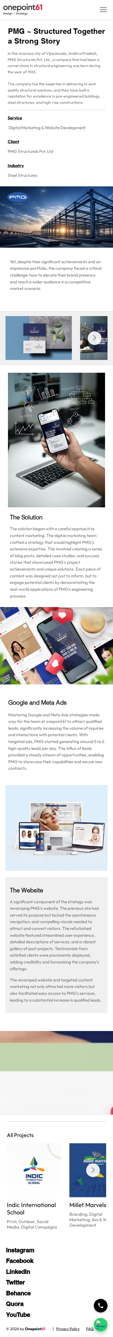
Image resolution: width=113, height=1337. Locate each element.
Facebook (19, 1260)
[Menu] (103, 10)
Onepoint (35, 1328)
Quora (15, 1303)
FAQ (90, 1328)
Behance (18, 1293)
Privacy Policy (68, 1328)
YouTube (18, 1314)
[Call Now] (101, 1305)
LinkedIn (18, 1271)
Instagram (20, 1250)
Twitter (15, 1282)
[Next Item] (94, 338)
